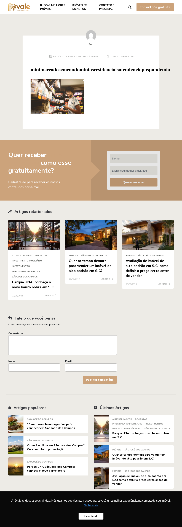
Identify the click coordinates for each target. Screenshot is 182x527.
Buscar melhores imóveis (52, 7)
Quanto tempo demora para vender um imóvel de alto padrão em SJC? (90, 265)
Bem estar (41, 255)
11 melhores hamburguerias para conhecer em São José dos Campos (51, 426)
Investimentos (21, 266)
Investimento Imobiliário (27, 260)
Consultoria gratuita (155, 7)
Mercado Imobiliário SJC (26, 271)
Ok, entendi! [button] (91, 516)
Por (91, 44)
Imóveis (73, 255)
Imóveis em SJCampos (79, 7)
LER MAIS (49, 295)
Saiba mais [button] (91, 505)
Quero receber (134, 182)
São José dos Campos (25, 276)
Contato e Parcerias (106, 7)
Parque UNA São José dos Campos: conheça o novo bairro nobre (51, 469)
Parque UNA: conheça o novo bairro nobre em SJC (33, 285)
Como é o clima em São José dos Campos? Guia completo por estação (56, 447)
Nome (11, 361)
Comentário (15, 333)
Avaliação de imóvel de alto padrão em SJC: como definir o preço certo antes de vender (148, 268)
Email (68, 361)
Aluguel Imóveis (21, 255)
